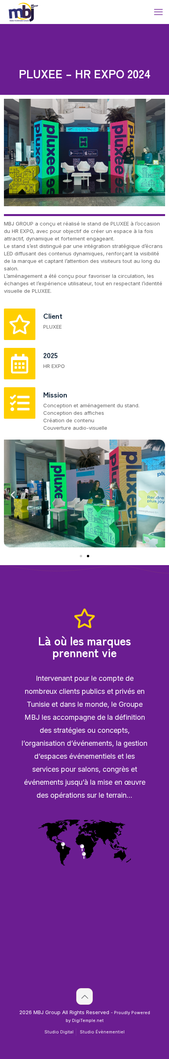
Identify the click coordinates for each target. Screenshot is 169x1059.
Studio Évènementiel (102, 1032)
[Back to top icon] (84, 996)
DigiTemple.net (88, 1020)
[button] (13, 494)
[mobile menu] (158, 11)
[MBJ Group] (23, 12)
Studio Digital (58, 1032)
